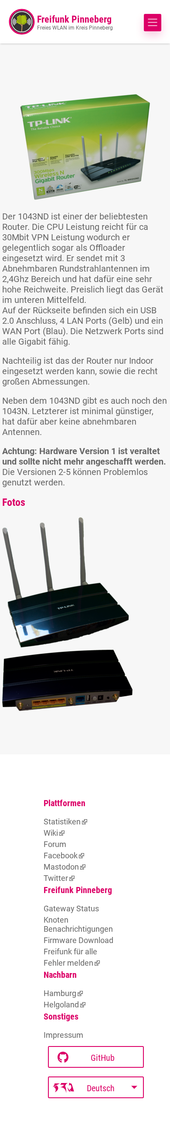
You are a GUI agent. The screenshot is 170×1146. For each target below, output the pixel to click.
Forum (55, 844)
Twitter (56, 878)
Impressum (63, 1035)
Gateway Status (71, 908)
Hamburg (60, 993)
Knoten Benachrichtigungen (78, 924)
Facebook (61, 855)
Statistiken (62, 821)
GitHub (103, 1058)
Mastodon (61, 866)
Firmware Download (78, 940)
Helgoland (61, 1004)
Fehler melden (68, 962)
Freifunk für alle (70, 951)
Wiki (51, 832)
